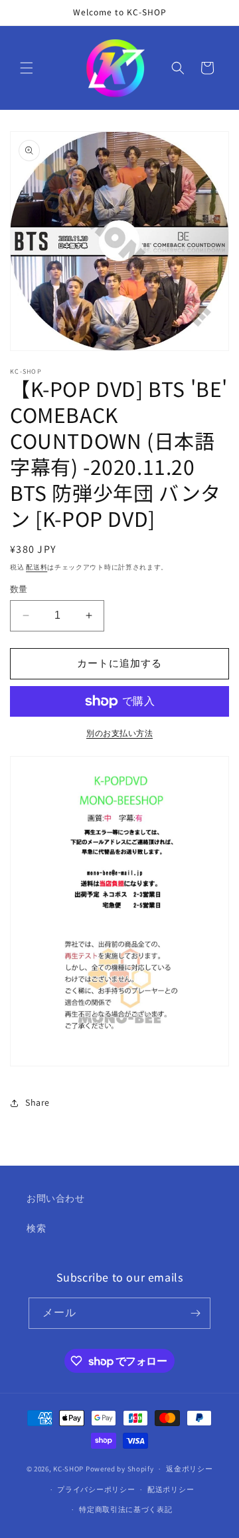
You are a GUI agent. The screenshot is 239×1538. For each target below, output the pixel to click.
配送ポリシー (170, 1489)
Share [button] (37, 1102)
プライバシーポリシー (96, 1489)
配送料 (36, 567)
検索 (36, 1228)
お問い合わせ (56, 1198)
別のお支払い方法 (119, 733)
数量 (19, 589)
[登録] (195, 1313)
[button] (26, 68)
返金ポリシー (189, 1468)
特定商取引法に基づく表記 (125, 1509)
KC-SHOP (68, 1468)
